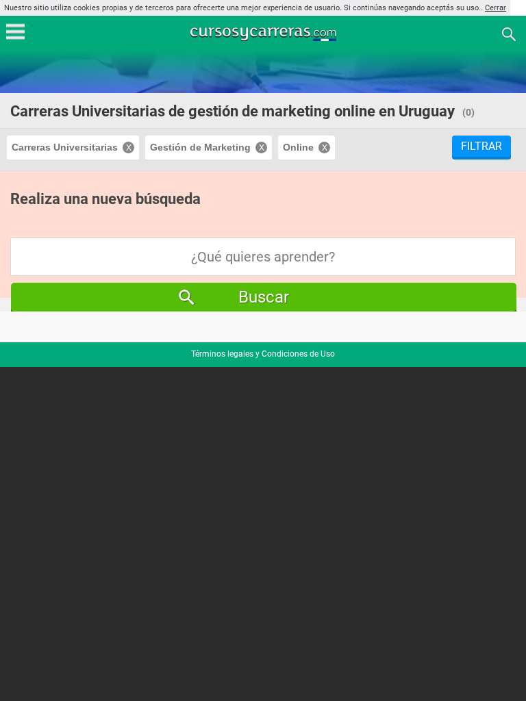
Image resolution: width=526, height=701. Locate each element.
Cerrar (495, 7)
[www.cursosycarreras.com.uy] (264, 33)
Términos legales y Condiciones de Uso (263, 354)
